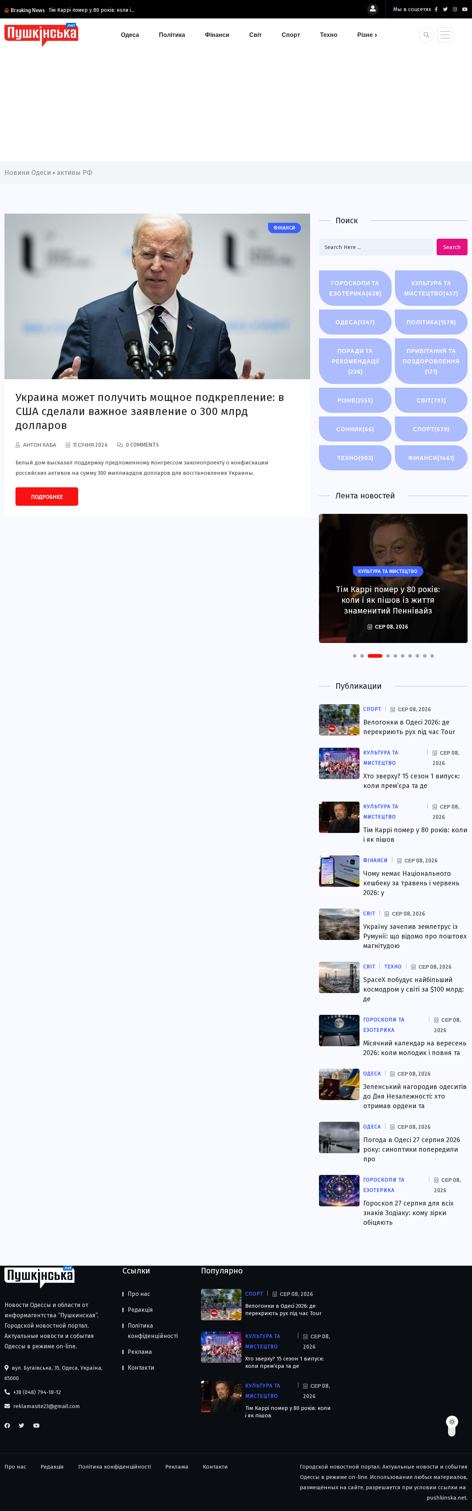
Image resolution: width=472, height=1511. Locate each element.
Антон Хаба (39, 445)
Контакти (141, 1367)
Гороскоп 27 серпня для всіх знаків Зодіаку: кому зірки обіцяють (408, 1213)
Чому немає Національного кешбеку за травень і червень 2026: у (411, 883)
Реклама (140, 1351)
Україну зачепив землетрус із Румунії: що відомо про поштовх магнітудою (415, 936)
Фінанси (217, 34)
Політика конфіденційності (153, 1330)
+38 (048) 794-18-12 (36, 1392)
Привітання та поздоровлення (431, 361)
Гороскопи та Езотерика (355, 288)
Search (452, 247)
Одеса (130, 34)
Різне (365, 34)
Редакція (140, 1309)
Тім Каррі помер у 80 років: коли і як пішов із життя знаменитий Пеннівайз (388, 600)
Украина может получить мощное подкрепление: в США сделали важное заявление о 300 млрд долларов (149, 411)
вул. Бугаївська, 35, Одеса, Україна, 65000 (53, 1373)
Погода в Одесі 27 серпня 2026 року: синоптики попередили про (411, 1149)
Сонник (355, 429)
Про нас (139, 1293)
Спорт (291, 34)
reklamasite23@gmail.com (46, 1406)
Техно (328, 34)
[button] (355, 656)
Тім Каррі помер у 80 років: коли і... (91, 10)
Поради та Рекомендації (355, 361)
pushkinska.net (446, 1497)
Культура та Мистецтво (431, 288)
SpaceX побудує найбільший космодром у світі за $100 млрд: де (413, 989)
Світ (255, 34)
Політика (172, 34)
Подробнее (47, 497)
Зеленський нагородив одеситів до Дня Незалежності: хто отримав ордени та (415, 1096)
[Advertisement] (236, 102)
